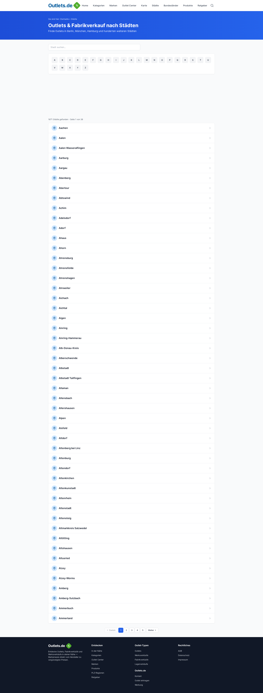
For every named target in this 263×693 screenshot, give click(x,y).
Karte (144, 5)
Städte (155, 5)
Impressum (183, 659)
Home (85, 5)
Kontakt (138, 676)
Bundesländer (171, 5)
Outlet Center (129, 5)
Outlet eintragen (142, 680)
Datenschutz (183, 655)
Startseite (64, 19)
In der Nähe (97, 651)
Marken (113, 5)
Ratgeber (202, 5)
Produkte (188, 5)
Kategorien (99, 5)
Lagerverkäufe (141, 664)
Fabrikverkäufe (141, 659)
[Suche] (212, 5)
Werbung (139, 685)
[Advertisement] (131, 96)
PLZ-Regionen (98, 673)
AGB (180, 651)
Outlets (138, 651)
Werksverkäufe (141, 655)
